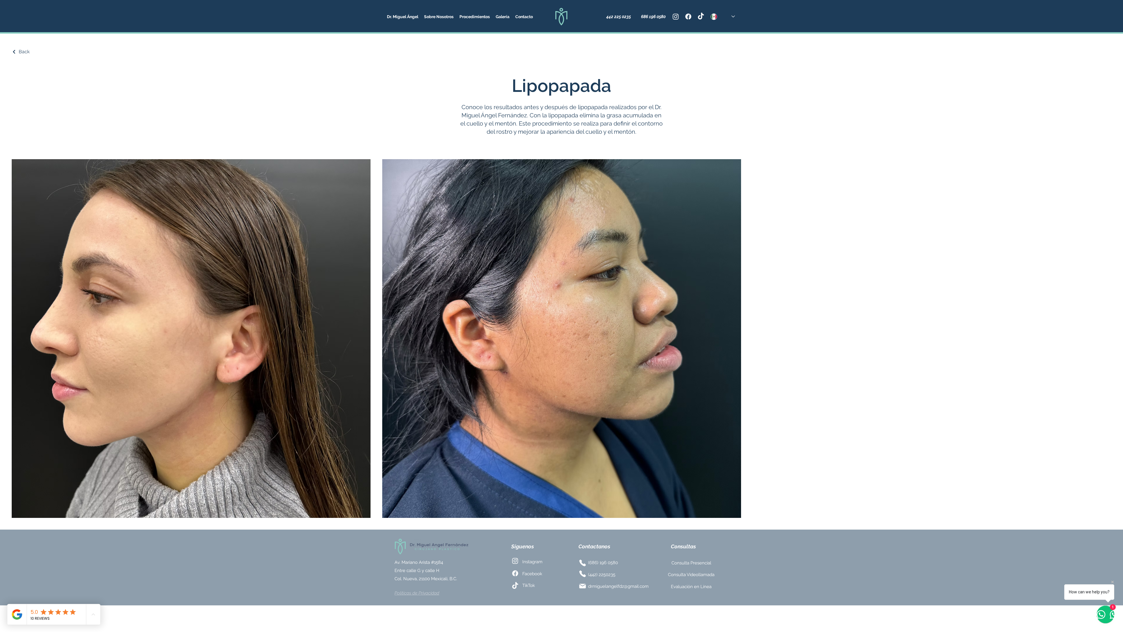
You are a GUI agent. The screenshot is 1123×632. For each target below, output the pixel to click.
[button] (439, 16)
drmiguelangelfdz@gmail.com (618, 586)
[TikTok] (701, 16)
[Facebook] (688, 16)
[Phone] (582, 563)
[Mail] (582, 586)
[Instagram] (676, 16)
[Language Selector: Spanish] (723, 16)
